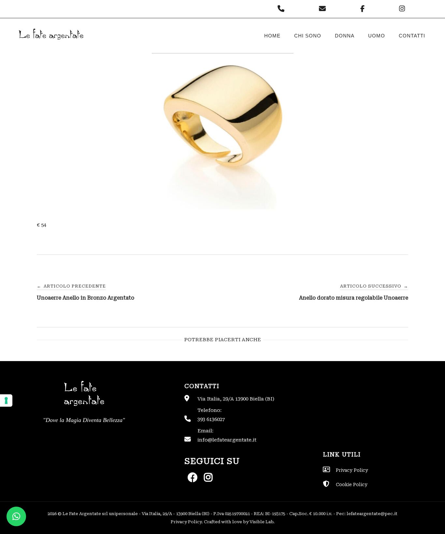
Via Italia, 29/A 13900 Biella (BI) (235, 399)
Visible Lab (261, 521)
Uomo (376, 35)
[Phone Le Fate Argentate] (282, 9)
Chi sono (307, 35)
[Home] (50, 45)
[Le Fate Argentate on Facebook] (364, 9)
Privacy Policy (186, 521)
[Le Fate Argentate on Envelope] (324, 9)
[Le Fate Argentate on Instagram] (402, 9)
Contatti (412, 35)
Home (272, 35)
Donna (344, 35)
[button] (16, 516)
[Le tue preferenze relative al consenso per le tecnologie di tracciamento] (6, 400)
